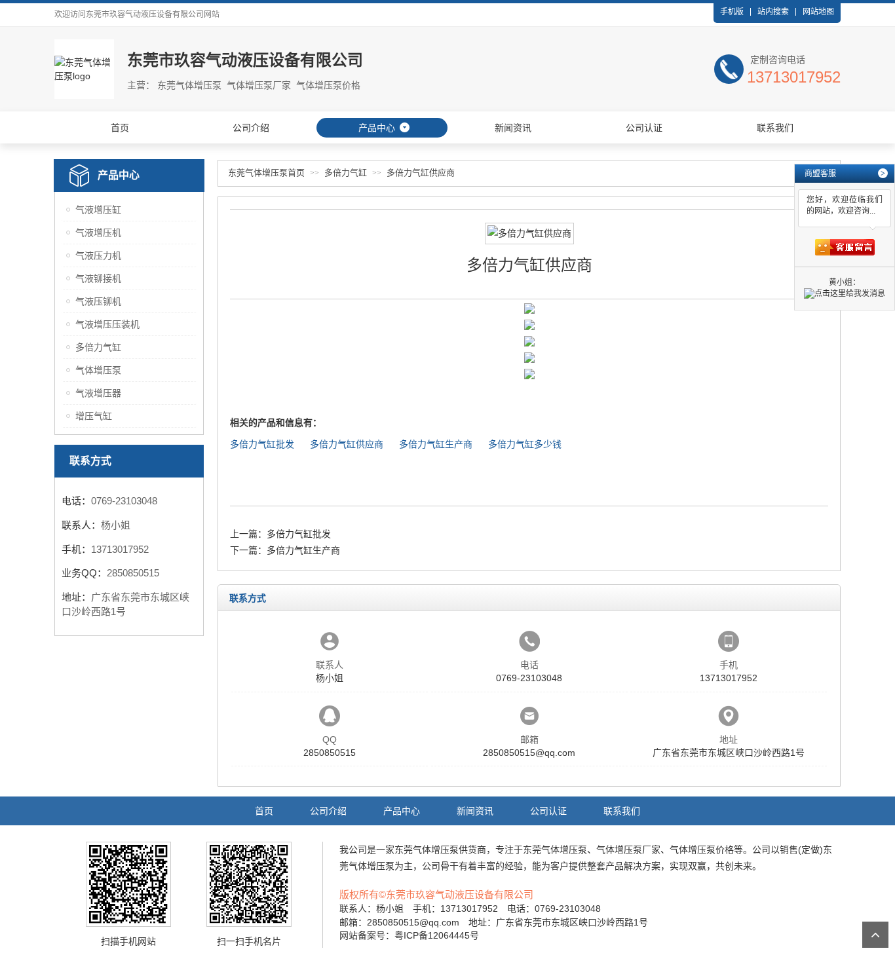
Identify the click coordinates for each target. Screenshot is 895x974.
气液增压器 (98, 393)
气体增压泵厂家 (628, 849)
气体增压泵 (98, 370)
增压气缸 (93, 416)
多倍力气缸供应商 (421, 173)
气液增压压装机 (107, 324)
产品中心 (376, 127)
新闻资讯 (513, 127)
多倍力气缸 (98, 347)
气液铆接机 (98, 278)
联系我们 (775, 127)
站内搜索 (773, 12)
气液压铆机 (98, 301)
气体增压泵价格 (702, 849)
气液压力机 (98, 255)
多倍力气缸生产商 (435, 444)
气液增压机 (98, 232)
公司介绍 (251, 127)
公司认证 (644, 127)
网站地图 (818, 12)
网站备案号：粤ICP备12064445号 (409, 935)
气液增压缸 (98, 209)
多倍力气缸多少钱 (525, 444)
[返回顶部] (875, 935)
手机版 (732, 12)
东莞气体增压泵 (426, 849)
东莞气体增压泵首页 (266, 173)
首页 (120, 127)
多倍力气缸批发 (262, 444)
